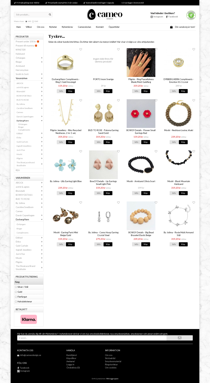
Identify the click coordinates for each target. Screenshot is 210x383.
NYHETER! (21, 49)
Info (61, 91)
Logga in (70, 364)
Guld (20, 291)
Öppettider (114, 27)
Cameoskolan (84, 27)
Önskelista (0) (73, 367)
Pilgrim (20, 158)
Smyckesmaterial (113, 361)
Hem (18, 27)
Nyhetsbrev (67, 27)
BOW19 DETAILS (24, 95)
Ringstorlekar (111, 364)
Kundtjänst (71, 355)
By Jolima (21, 104)
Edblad (19, 133)
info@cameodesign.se (30, 355)
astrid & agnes (23, 87)
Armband (20, 66)
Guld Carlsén (22, 142)
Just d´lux (21, 150)
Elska (19, 137)
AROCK (20, 83)
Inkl (29, 21)
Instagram (25, 371)
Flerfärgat (22, 296)
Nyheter (53, 27)
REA (18, 170)
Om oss (40, 27)
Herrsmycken (22, 70)
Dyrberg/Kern (23, 120)
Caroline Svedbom (25, 108)
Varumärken (21, 78)
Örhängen (20, 58)
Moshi (19, 154)
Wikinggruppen (112, 379)
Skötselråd (110, 358)
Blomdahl (21, 91)
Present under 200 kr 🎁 (27, 41)
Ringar (19, 62)
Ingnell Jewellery (24, 146)
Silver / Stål (23, 287)
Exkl (36, 21)
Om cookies (110, 367)
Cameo (20, 112)
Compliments (24, 130)
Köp (70, 91)
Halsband (20, 53)
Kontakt (100, 27)
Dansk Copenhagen (25, 116)
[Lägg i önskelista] (80, 49)
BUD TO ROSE (23, 100)
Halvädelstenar (25, 301)
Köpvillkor (71, 358)
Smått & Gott (22, 74)
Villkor (29, 27)
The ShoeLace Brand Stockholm (26, 163)
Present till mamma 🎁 (26, 45)
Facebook (173, 16)
